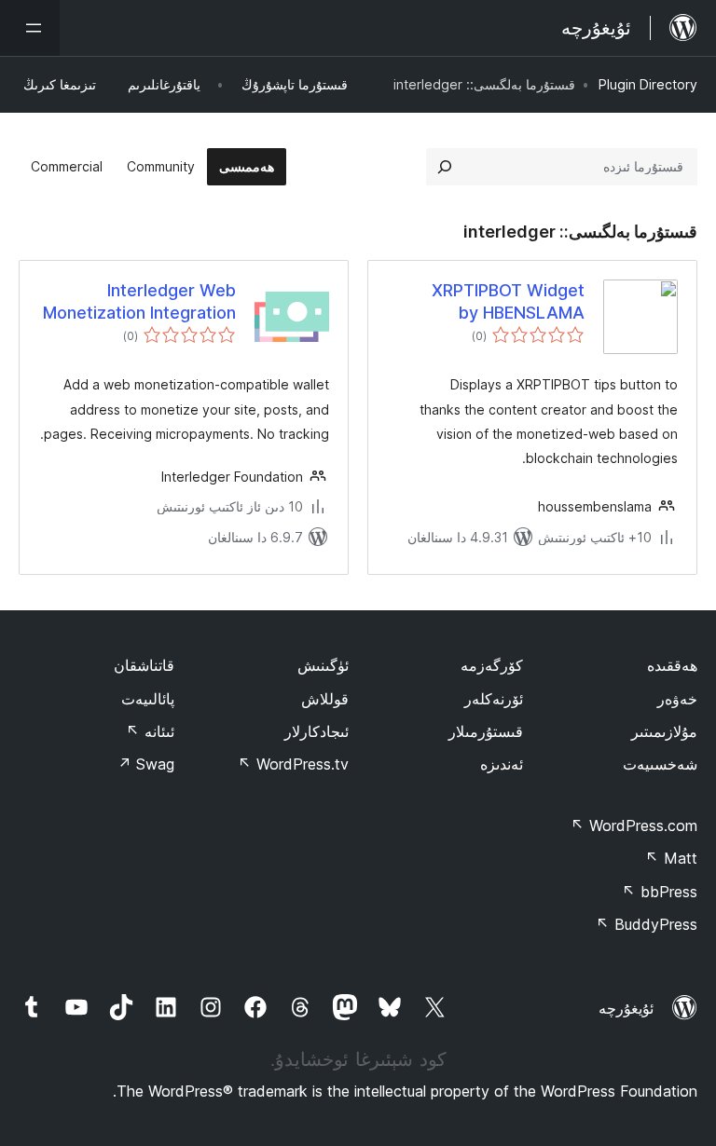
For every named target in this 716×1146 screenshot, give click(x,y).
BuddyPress (646, 924)
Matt (671, 858)
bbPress (659, 891)
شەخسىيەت (660, 764)
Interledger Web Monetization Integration (139, 300)
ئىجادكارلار (316, 731)
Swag (145, 764)
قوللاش (325, 698)
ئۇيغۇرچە (626, 1008)
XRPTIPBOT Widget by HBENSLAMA (508, 300)
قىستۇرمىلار (485, 731)
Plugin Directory (648, 84)
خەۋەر (677, 698)
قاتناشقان (144, 665)
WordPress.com (634, 825)
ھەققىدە (672, 665)
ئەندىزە (501, 764)
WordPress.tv (293, 764)
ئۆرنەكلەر (493, 698)
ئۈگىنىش (323, 665)
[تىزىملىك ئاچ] (30, 28)
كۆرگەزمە (492, 665)
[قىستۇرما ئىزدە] (444, 166)
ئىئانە (150, 731)
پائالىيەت (147, 698)
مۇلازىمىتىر (664, 731)
